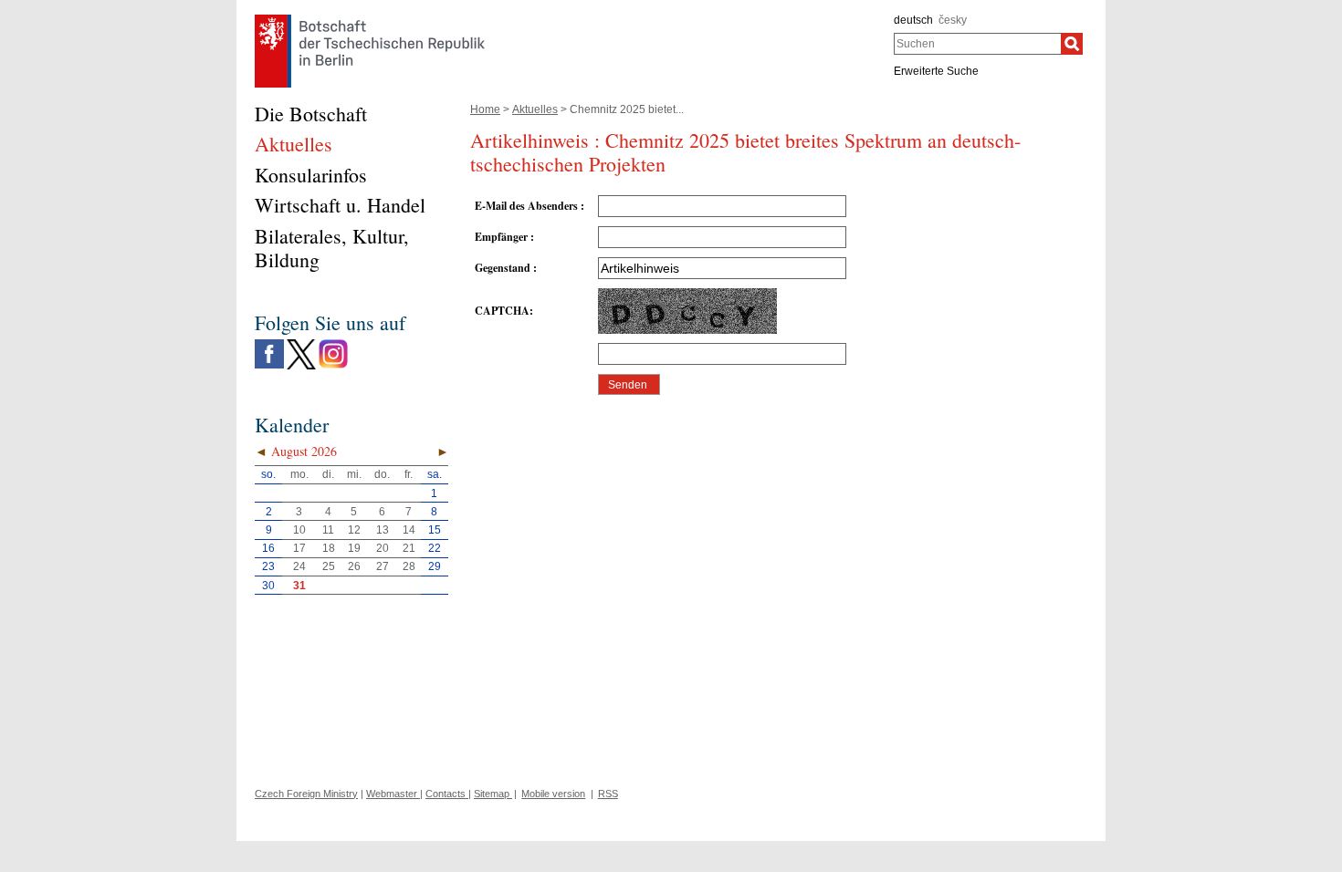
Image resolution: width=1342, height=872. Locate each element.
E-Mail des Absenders (528, 205)
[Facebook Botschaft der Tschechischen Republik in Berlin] (269, 343)
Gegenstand (504, 267)
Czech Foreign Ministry (306, 793)
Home (485, 109)
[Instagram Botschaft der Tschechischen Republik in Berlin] (333, 343)
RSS (608, 793)
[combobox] (977, 44)
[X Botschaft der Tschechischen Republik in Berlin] (301, 343)
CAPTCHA (502, 310)
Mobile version (553, 793)
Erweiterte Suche (936, 71)
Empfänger (502, 236)
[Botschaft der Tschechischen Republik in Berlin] (370, 19)
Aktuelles (535, 109)
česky (952, 20)
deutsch (913, 20)
